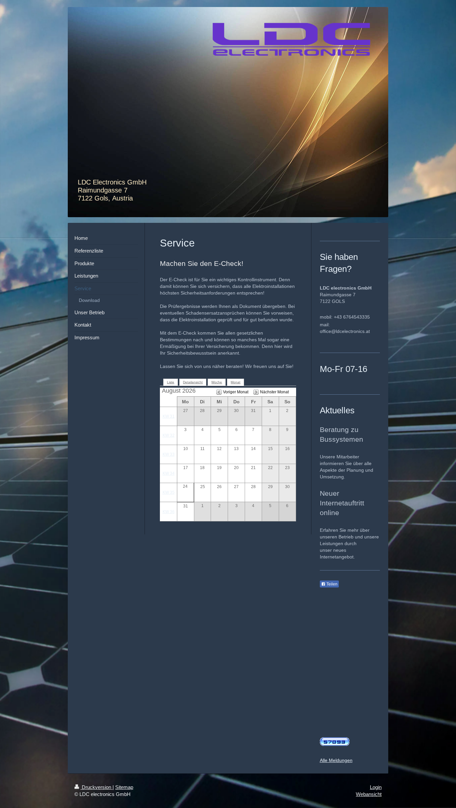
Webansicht (369, 794)
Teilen (331, 584)
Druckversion (96, 787)
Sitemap (124, 787)
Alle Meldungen (336, 760)
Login (376, 787)
